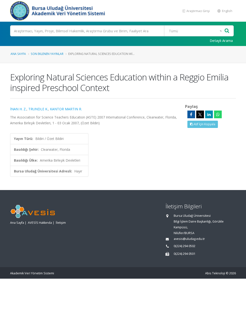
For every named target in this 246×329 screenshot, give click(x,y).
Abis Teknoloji (215, 273)
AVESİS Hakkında (40, 223)
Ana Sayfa (18, 54)
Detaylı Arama (221, 40)
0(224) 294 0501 (184, 254)
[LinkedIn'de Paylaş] (209, 114)
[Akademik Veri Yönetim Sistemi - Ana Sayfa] (20, 11)
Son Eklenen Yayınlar (47, 54)
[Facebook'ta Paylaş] (191, 114)
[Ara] (226, 31)
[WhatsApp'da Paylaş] (218, 114)
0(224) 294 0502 (184, 246)
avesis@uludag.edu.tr (189, 239)
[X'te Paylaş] (200, 114)
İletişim (61, 223)
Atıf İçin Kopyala (204, 124)
